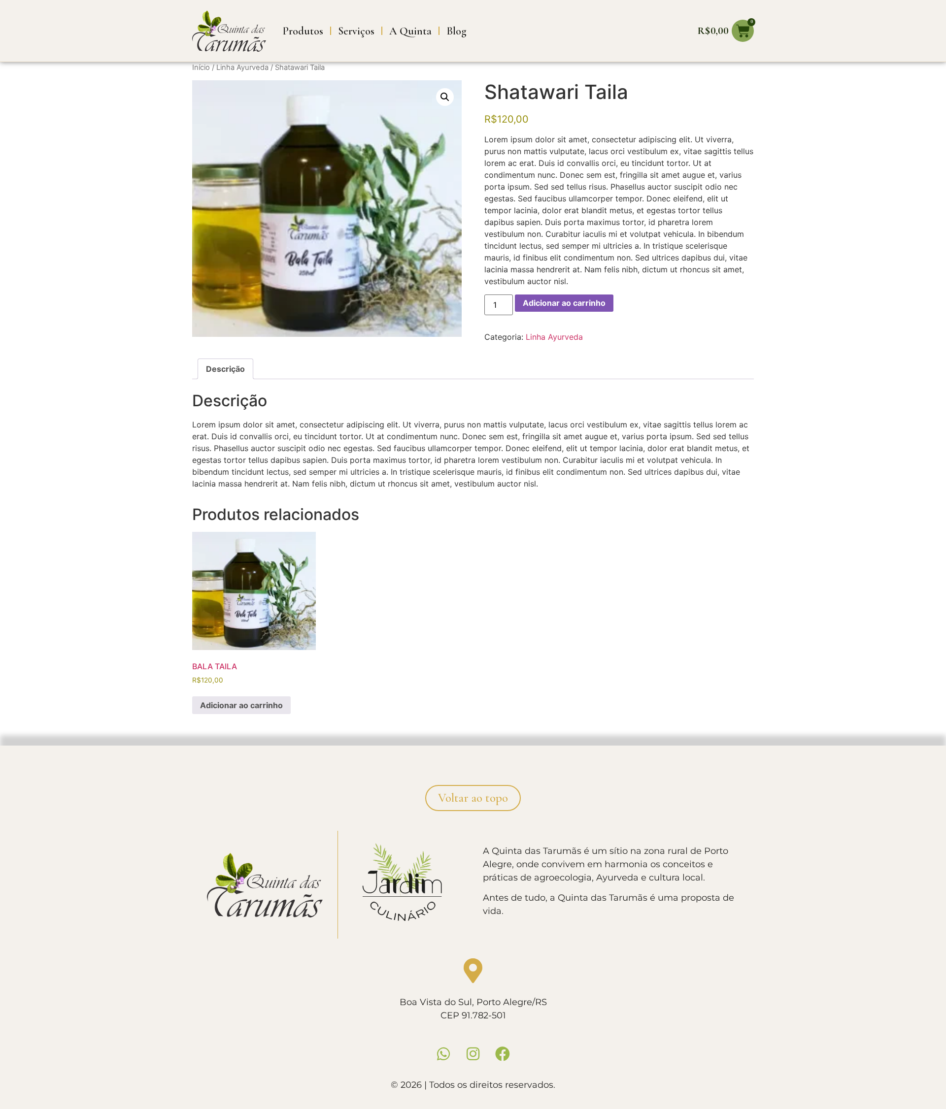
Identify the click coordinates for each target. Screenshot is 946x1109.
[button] (445, 97)
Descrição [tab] (225, 369)
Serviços (356, 31)
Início (201, 67)
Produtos (303, 31)
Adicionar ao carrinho (564, 303)
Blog (456, 31)
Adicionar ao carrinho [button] (241, 705)
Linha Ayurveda (242, 67)
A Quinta (410, 31)
